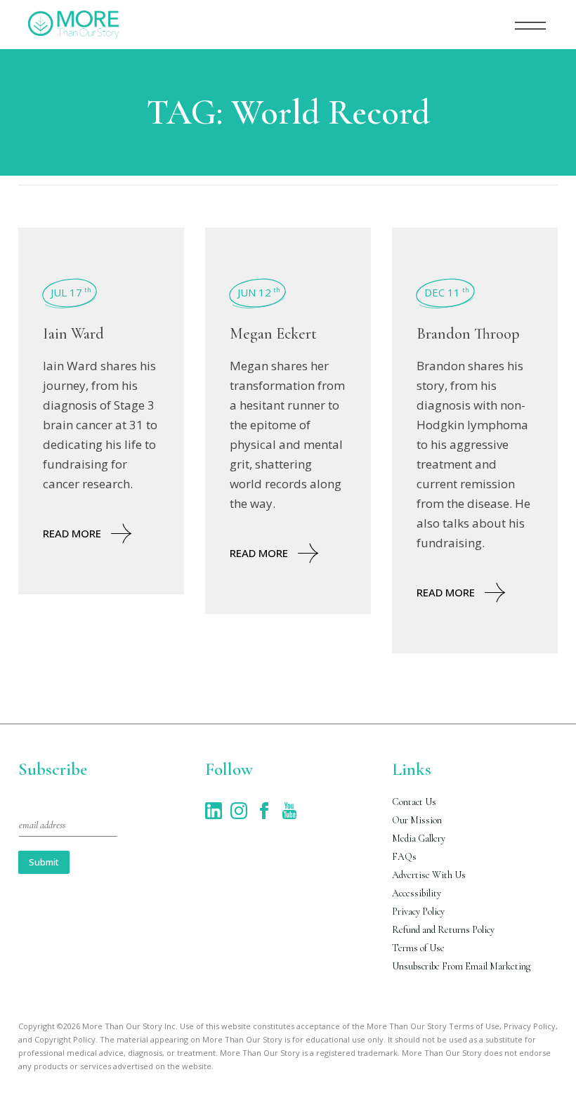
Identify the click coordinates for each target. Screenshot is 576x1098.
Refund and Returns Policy (443, 930)
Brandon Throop (468, 334)
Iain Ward (73, 334)
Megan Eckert (273, 334)
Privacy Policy (418, 911)
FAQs (404, 857)
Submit (44, 862)
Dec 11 (446, 292)
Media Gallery (418, 838)
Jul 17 (71, 292)
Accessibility (416, 893)
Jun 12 (258, 292)
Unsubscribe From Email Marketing (461, 966)
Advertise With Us (429, 875)
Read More (72, 533)
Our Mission (417, 820)
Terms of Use (418, 948)
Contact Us (414, 802)
